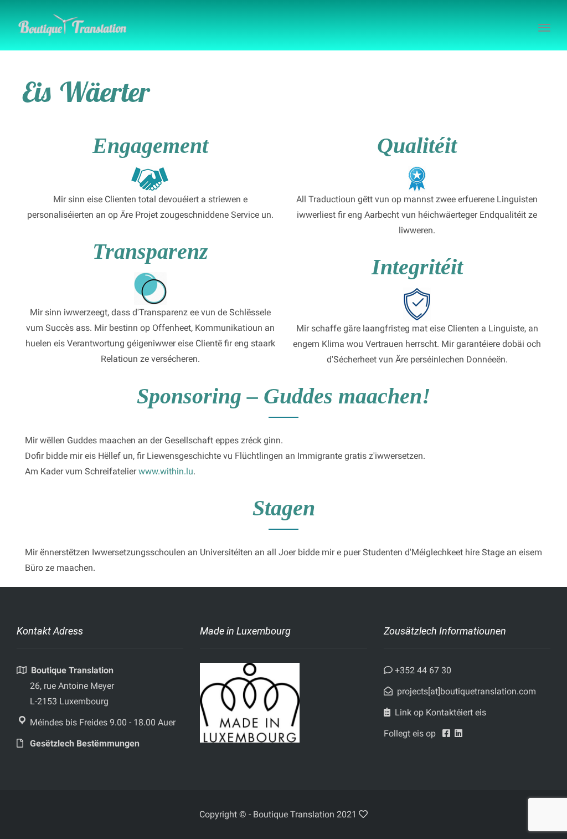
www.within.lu (165, 471)
